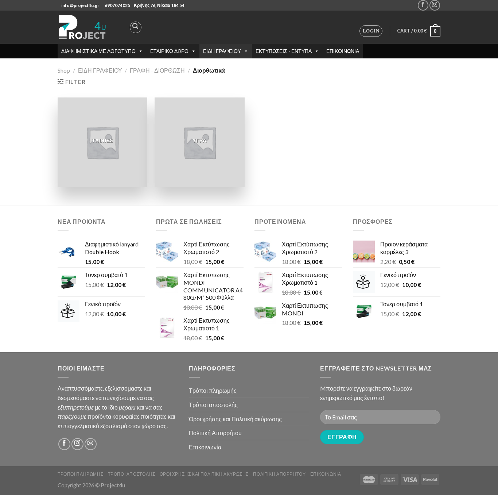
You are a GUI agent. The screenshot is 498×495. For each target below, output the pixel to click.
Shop (64, 70)
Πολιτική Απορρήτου (215, 432)
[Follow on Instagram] (434, 5)
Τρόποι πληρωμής (213, 390)
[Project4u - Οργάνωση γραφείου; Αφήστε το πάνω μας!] (83, 27)
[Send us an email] (91, 444)
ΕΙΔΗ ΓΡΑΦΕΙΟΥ (222, 51)
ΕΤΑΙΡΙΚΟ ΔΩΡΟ (169, 51)
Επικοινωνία (205, 447)
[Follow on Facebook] (423, 5)
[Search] (135, 27)
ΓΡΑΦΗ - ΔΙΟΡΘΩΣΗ (157, 70)
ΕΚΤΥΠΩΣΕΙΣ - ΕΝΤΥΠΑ (284, 51)
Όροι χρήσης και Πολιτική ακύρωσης (235, 418)
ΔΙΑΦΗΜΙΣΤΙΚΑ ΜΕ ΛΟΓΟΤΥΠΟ (98, 51)
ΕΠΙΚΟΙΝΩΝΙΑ (342, 51)
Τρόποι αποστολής (213, 404)
